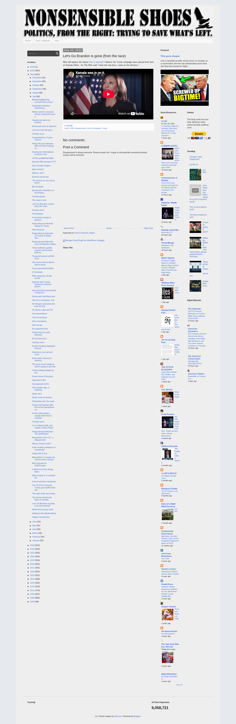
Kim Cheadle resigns (41, 166)
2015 (32, 575)
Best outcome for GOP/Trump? (39, 464)
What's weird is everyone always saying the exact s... (43, 114)
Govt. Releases (42, 40)
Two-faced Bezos (39, 314)
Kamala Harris (80, 128)
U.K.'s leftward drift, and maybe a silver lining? (43, 426)
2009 (32, 598)
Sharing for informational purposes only (43, 153)
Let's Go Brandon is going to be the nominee (43, 504)
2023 (32, 545)
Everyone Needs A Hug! (177, 613)
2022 (32, 549)
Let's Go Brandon (94, 128)
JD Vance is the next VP (42, 310)
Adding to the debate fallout (44, 513)
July (34, 96)
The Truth (165, 559)
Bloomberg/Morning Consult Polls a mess (42, 101)
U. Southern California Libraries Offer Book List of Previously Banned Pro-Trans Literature (169, 130)
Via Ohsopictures (168, 634)
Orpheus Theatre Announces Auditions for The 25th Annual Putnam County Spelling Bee (169, 591)
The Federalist (194, 309)
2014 (32, 579)
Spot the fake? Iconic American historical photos (41, 284)
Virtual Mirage (167, 243)
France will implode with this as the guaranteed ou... (43, 407)
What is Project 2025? (41, 444)
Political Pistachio (169, 446)
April (34, 529)
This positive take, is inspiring (41, 389)
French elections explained (44, 481)
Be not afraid (37, 187)
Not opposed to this (40, 384)
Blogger (137, 716)
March (35, 533)
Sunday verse (38, 134)
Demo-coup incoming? (42, 397)
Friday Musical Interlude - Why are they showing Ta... (43, 146)
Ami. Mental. (167, 389)
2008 (32, 602)
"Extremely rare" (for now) (43, 401)
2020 (32, 556)
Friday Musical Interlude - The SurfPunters (43, 433)
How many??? (167, 232)
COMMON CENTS (169, 146)
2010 (32, 594)
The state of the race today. (43, 494)
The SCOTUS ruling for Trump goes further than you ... (43, 487)
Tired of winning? (39, 317)
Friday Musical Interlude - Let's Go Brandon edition (44, 243)
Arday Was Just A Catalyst (177, 349)
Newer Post (69, 228)
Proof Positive (167, 414)
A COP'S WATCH (169, 473)
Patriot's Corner (168, 569)
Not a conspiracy (39, 321)
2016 (32, 572)
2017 (32, 568)
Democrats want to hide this (44, 126)
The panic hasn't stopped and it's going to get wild (43, 365)
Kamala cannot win (40, 177)
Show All (179, 685)
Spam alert (37, 394)
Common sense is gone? (205, 227)
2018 (32, 564)
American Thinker (196, 374)
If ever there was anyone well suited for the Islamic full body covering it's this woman (169, 187)
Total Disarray (38, 230)
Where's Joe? (38, 173)
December (37, 78)
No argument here (40, 329)
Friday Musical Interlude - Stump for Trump (43, 224)
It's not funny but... (40, 338)
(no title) (204, 171)
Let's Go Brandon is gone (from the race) (43, 205)
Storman (118, 716)
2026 (32, 67)
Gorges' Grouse (168, 607)
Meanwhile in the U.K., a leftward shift (42, 438)
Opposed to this (39, 380)
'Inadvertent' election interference (41, 107)
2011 (32, 590)
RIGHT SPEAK (168, 258)
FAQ (57, 40)
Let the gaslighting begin (43, 158)
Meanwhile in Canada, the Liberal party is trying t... (43, 458)
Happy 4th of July (39, 453)
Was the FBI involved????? (44, 162)
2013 (32, 583)
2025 (32, 71)
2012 (32, 586)
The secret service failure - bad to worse (43, 263)
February (36, 537)
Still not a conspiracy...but (43, 300)
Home (28, 40)
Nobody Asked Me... (170, 230)
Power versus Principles (42, 376)
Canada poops (38, 196)
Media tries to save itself (42, 509)
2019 (32, 560)
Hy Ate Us (194, 164)
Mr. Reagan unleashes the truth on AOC (43, 305)
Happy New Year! (205, 283)
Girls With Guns (177, 290)
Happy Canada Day (40, 517)
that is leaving (95, 62)
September (37, 89)
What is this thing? (177, 394)
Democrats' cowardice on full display (43, 191)
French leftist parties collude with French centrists (42, 415)
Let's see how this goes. (42, 130)
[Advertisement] (198, 436)
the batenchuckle (169, 631)
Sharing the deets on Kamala (41, 121)
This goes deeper (170, 56)
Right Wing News (169, 674)
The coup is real (39, 200)
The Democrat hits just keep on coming (42, 498)
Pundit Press (167, 584)
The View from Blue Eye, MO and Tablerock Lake (170, 646)
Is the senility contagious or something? (44, 448)
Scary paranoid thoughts (42, 268)
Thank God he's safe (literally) (41, 333)
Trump (104, 128)
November (37, 81)
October (36, 85)
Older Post (148, 228)
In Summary (37, 272)
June (34, 522)
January (36, 540)
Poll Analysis (37, 214)
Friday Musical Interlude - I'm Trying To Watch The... (43, 235)
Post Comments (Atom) (85, 233)
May (34, 525)
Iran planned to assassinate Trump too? (44, 291)
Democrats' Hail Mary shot (43, 296)
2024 (72, 128)
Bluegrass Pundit (169, 489)
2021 (32, 553)
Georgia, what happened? (196, 158)
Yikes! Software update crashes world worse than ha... (42, 250)
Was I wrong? (38, 169)
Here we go (37, 325)
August (35, 93)
